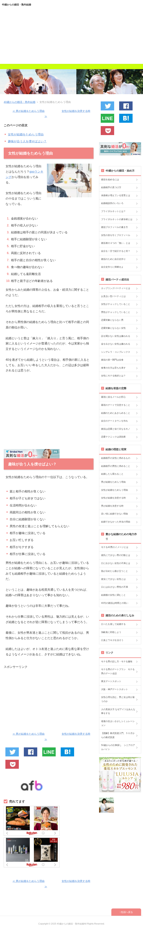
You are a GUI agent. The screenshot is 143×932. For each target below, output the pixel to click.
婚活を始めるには (110, 179)
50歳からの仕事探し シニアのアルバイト (118, 747)
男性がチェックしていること (115, 312)
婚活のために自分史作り (113, 259)
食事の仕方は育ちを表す (113, 368)
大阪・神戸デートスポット (114, 689)
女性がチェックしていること (115, 304)
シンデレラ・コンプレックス (115, 352)
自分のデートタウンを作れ (114, 421)
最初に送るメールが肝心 (113, 397)
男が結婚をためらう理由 (113, 482)
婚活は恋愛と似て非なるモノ (115, 429)
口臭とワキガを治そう (112, 640)
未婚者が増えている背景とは (115, 195)
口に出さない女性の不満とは (115, 563)
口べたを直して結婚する (113, 624)
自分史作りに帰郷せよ (112, 267)
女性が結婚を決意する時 (113, 498)
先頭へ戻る (127, 912)
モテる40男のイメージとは (114, 547)
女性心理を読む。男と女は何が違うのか (118, 699)
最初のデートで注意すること (115, 405)
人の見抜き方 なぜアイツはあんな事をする (118, 711)
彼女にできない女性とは (113, 579)
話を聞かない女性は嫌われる (115, 336)
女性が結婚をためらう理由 (26, 134)
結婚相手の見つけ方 (111, 187)
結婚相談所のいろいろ (112, 203)
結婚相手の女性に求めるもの (115, 458)
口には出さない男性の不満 (114, 587)
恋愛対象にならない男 (112, 320)
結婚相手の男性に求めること (115, 466)
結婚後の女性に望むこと (113, 595)
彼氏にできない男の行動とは (115, 555)
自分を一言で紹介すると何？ (115, 251)
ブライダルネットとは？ (113, 211)
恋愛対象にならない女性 (113, 328)
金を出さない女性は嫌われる (115, 344)
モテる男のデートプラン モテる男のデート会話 (118, 671)
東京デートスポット (111, 681)
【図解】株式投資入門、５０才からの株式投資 (118, 735)
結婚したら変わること (112, 474)
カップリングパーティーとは (115, 288)
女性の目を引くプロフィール (115, 235)
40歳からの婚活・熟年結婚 (16, 4)
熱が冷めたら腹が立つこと (114, 571)
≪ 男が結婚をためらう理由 (28, 110)
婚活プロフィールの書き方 (114, 227)
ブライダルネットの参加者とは (116, 219)
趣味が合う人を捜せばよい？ (27, 141)
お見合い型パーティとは (113, 296)
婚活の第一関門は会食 (112, 359)
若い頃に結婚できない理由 (114, 513)
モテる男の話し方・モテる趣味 (116, 661)
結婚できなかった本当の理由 (115, 521)
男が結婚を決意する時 (112, 506)
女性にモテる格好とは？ (113, 375)
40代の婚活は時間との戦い (114, 603)
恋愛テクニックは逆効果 (113, 436)
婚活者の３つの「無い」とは (115, 243)
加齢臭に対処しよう (111, 632)
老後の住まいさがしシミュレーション (118, 723)
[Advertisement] (71, 38)
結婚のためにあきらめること (115, 413)
